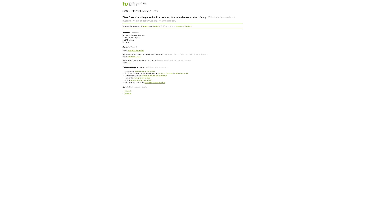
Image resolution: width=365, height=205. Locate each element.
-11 (129, 63)
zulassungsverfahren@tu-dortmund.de (154, 76)
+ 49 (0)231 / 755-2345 (165, 73)
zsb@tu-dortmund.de (181, 73)
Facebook (156, 26)
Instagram (145, 26)
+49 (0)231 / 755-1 (134, 57)
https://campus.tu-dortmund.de (145, 71)
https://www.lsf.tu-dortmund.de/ (155, 82)
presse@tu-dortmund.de (136, 50)
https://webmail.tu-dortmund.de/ (141, 80)
